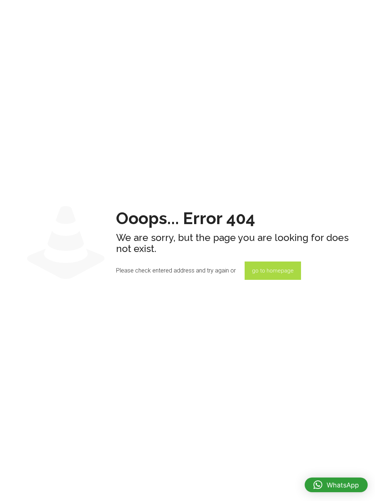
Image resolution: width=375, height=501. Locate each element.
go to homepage (273, 270)
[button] (336, 485)
